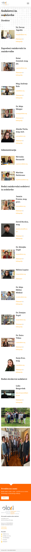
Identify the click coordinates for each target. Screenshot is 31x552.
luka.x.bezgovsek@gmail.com (22, 394)
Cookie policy (4, 527)
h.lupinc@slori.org (21, 274)
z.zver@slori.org (20, 365)
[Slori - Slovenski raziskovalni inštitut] (5, 3)
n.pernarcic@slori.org (22, 164)
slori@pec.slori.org (7, 536)
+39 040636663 (6, 538)
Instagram (5, 541)
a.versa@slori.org (20, 136)
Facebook (5, 539)
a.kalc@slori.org (20, 91)
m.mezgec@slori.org (21, 113)
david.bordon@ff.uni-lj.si (22, 230)
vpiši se (4, 498)
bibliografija (19, 41)
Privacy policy (4, 528)
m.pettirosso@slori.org (22, 180)
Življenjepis (19, 39)
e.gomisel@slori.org (21, 68)
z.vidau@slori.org (20, 342)
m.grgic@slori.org (21, 254)
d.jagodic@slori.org (21, 34)
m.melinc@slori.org (21, 297)
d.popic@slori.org (20, 320)
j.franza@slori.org (20, 206)
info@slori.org (6, 534)
